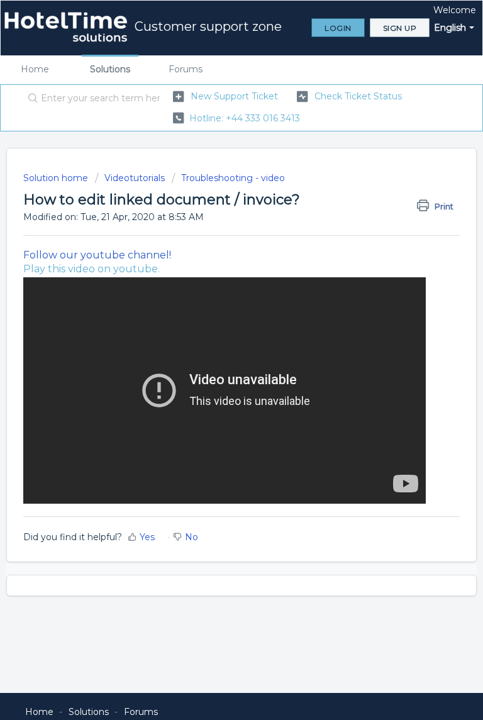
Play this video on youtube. (91, 269)
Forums (186, 69)
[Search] (30, 98)
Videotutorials (134, 178)
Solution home (57, 178)
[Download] (218, 352)
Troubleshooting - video (233, 178)
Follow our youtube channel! (97, 255)
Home (35, 69)
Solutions (110, 69)
